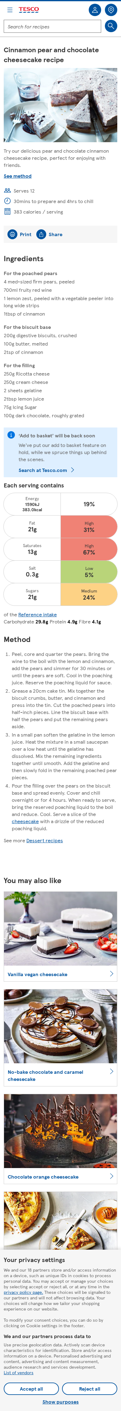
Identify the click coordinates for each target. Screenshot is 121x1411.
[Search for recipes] (111, 26)
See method (18, 175)
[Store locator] (111, 10)
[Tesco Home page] (29, 10)
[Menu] (10, 10)
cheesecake (25, 821)
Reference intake (37, 614)
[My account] (95, 10)
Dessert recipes (44, 840)
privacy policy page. (23, 1292)
